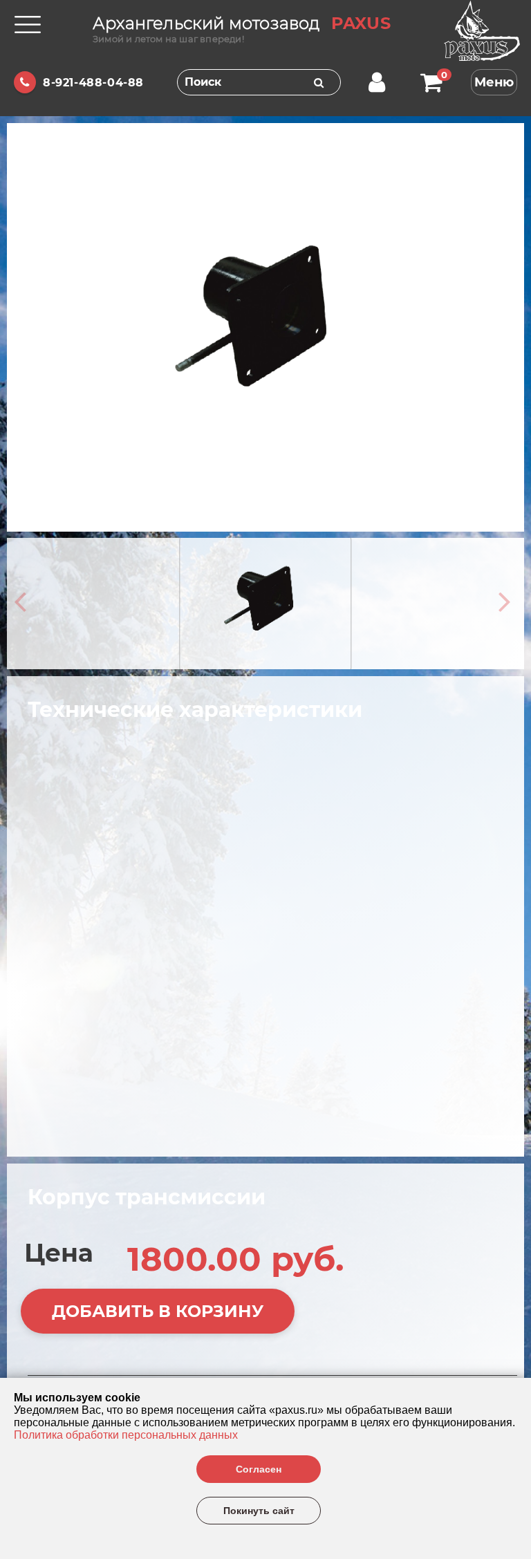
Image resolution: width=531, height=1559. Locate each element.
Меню (494, 82)
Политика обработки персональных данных (126, 1435)
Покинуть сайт (259, 1510)
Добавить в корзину (157, 1311)
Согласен (258, 1469)
